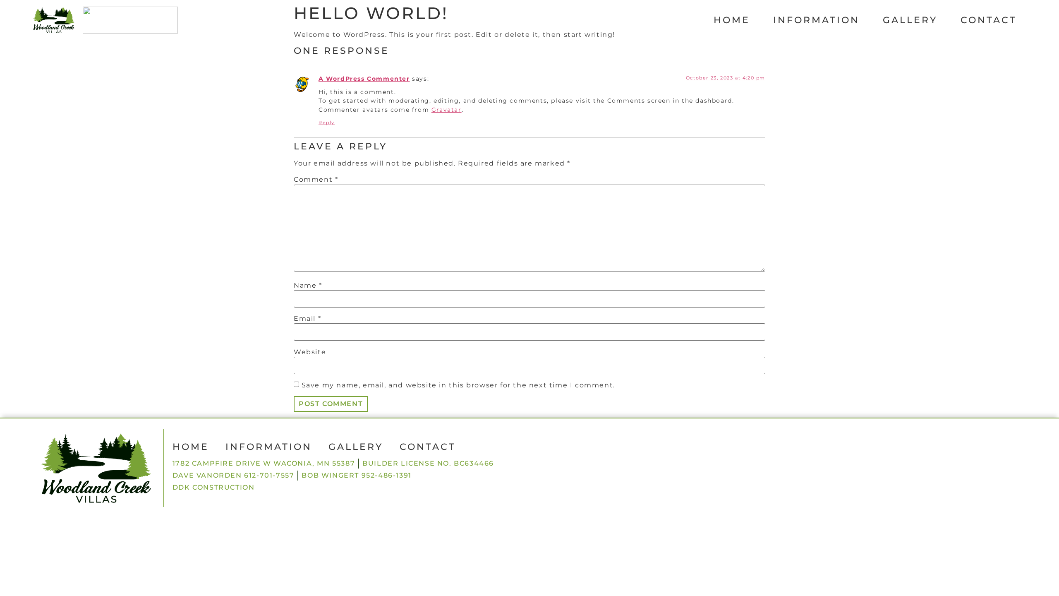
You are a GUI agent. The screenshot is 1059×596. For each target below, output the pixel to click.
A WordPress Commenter (364, 78)
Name (308, 285)
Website (310, 352)
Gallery (910, 20)
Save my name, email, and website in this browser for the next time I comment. (458, 385)
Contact (989, 20)
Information (816, 20)
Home (732, 20)
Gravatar (446, 109)
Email (307, 318)
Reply (327, 122)
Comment (316, 179)
